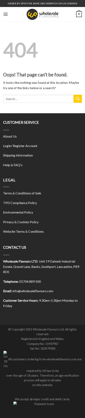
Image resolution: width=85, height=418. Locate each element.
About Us (10, 136)
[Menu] (5, 14)
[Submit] (78, 99)
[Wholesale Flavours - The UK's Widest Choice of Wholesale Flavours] (42, 14)
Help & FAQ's (12, 165)
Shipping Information (18, 155)
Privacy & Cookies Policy (21, 222)
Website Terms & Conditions (23, 231)
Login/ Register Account (20, 146)
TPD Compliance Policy (20, 203)
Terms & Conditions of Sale (22, 193)
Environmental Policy (18, 212)
